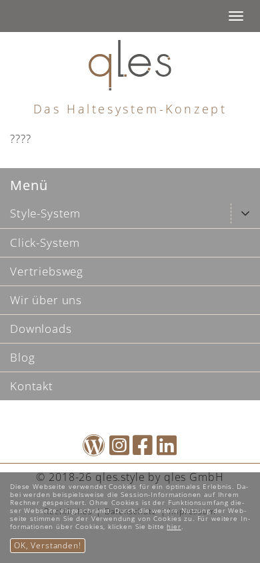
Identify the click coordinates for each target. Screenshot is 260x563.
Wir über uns (46, 300)
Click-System (45, 242)
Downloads (41, 328)
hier (174, 526)
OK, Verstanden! (47, 545)
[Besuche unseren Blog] (94, 449)
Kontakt (31, 386)
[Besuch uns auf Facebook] (143, 449)
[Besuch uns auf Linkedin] (167, 449)
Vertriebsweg (46, 271)
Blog (22, 357)
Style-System (45, 213)
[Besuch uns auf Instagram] (119, 449)
